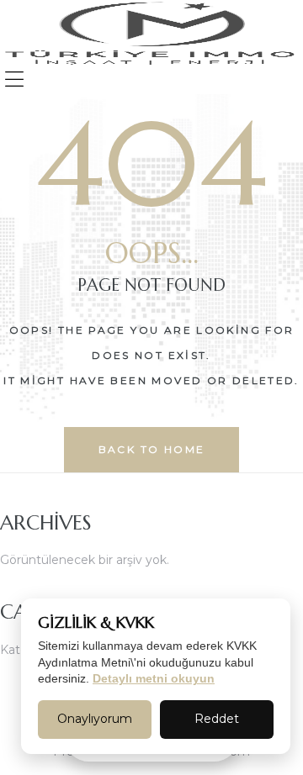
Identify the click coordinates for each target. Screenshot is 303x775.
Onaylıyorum (94, 718)
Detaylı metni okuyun (154, 678)
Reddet (216, 718)
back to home (151, 449)
